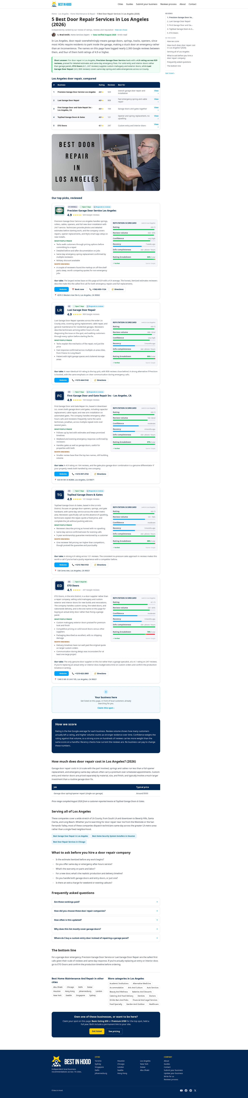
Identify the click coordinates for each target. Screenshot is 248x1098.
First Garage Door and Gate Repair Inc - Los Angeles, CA (75, 108)
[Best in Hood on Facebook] (186, 1090)
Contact (192, 4)
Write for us (169, 1076)
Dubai (89, 987)
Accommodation (117, 987)
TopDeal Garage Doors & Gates (71, 117)
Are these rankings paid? (67, 901)
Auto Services (152, 987)
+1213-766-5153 (80, 565)
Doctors (152, 996)
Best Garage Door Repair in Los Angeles (70, 836)
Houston (57, 991)
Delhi (80, 987)
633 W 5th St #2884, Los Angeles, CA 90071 (74, 480)
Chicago (70, 987)
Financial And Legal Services (145, 1000)
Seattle (69, 995)
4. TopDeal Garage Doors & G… (180, 29)
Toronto (98, 1061)
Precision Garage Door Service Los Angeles (77, 92)
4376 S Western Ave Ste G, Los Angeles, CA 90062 (77, 295)
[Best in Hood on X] (195, 1090)
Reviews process (168, 4)
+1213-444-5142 (80, 380)
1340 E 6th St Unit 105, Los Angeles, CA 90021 (75, 679)
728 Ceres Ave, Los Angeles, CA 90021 (72, 570)
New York (57, 995)
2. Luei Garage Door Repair (179, 21)
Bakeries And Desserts (142, 991)
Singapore (80, 995)
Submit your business (146, 4)
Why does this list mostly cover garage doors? (77, 929)
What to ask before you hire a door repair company (180, 56)
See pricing (114, 1031)
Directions (117, 289)
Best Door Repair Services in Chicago (69, 842)
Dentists (141, 996)
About (183, 4)
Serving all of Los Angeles (178, 51)
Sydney (92, 995)
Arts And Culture (135, 987)
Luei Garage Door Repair (68, 100)
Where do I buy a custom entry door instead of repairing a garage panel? (91, 938)
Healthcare (153, 1004)
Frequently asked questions (179, 62)
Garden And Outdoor (135, 1004)
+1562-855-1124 (97, 289)
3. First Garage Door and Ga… (180, 25)
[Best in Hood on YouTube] (181, 1090)
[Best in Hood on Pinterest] (190, 1090)
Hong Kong (70, 991)
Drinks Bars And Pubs (119, 1000)
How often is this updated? (68, 920)
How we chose (121, 30)
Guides (129, 4)
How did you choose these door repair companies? (80, 910)
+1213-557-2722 (80, 474)
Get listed (97, 1031)
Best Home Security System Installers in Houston (113, 836)
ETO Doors (62, 125)
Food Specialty (116, 1004)
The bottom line (174, 66)
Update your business (173, 1073)
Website (61, 289)
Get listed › (170, 73)
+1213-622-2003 (80, 673)
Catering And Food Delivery (121, 996)
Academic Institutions (119, 983)
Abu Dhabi (58, 987)
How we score (173, 41)
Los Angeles (63, 14)
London (99, 991)
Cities (120, 4)
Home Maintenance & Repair (82, 14)
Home (54, 14)
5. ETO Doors (172, 33)
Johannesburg (85, 991)
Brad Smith (65, 34)
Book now (78, 289)
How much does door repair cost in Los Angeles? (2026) (181, 46)
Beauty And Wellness (119, 991)
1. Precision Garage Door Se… (180, 17)
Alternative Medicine (142, 983)
